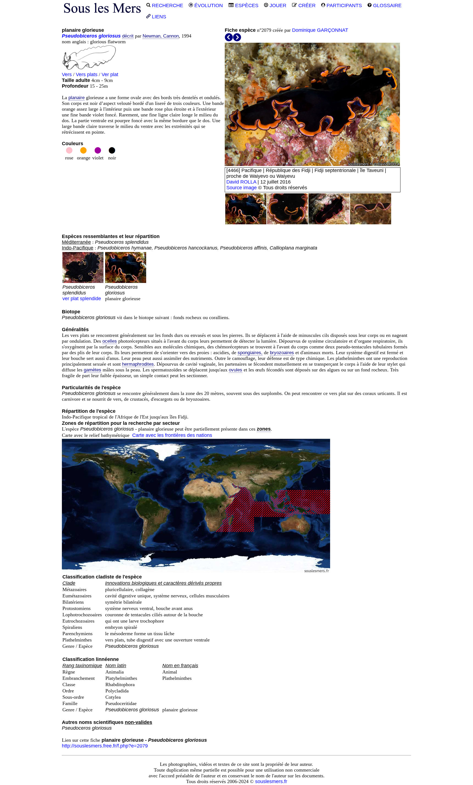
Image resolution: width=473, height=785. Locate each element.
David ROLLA (241, 182)
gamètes (92, 370)
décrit (128, 36)
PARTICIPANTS (343, 5)
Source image (241, 187)
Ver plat (110, 74)
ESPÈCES (246, 5)
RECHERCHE (167, 5)
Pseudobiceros (79, 36)
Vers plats (86, 74)
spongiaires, (250, 352)
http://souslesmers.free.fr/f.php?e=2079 (105, 746)
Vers (67, 74)
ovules (235, 370)
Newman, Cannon (161, 36)
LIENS (158, 16)
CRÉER (306, 5)
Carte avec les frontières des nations (172, 435)
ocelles (109, 341)
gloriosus (110, 36)
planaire (76, 97)
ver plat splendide (81, 292)
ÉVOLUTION (208, 5)
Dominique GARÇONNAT (320, 30)
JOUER (277, 5)
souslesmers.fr (271, 781)
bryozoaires (282, 352)
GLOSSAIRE (387, 5)
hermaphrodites (138, 364)
